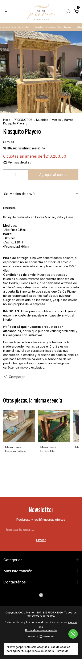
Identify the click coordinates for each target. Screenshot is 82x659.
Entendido (62, 650)
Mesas (57, 120)
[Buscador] (68, 12)
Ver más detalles (19, 162)
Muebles (42, 120)
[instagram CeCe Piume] (41, 595)
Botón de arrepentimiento (41, 630)
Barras (68, 120)
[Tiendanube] (41, 636)
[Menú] (6, 12)
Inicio (6, 120)
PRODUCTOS (23, 120)
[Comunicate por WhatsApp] (73, 634)
